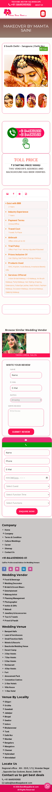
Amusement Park (12, 676)
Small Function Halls (14, 639)
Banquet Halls (11, 631)
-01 (25, 558)
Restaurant (9, 665)
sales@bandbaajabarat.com (18, 783)
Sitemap (8, 548)
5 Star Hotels (10, 661)
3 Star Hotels (10, 654)
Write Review (14, 406)
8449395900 (15, 558)
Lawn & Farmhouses (14, 635)
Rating (13, 395)
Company (9, 534)
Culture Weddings (13, 541)
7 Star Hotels (10, 657)
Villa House (10, 687)
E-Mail (13, 382)
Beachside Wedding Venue (16, 646)
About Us (39, 5)
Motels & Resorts (12, 643)
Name (12, 369)
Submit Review (21, 432)
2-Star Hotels (11, 684)
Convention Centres (13, 680)
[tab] (7, 194)
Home (7, 530)
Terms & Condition (13, 537)
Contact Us (10, 552)
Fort (6, 672)
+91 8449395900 (21, 4)
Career (8, 545)
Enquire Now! (27, 511)
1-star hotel (10, 691)
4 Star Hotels (10, 669)
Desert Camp (10, 650)
